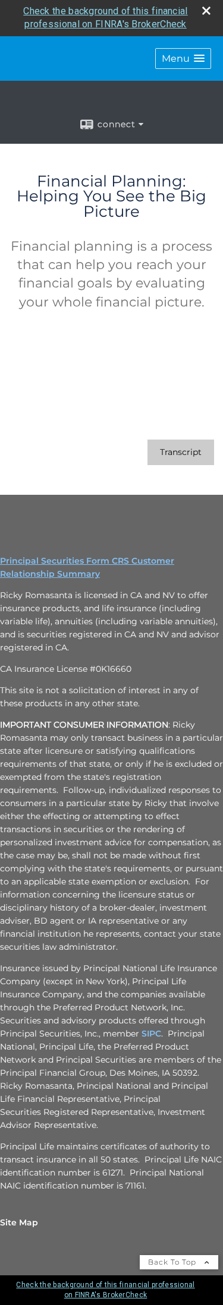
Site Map (19, 1222)
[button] (183, 58)
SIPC (151, 1033)
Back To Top (173, 1261)
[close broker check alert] (206, 10)
